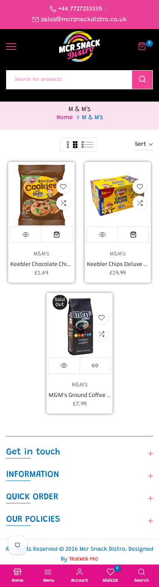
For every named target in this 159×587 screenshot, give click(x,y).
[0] (142, 46)
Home (65, 118)
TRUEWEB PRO (83, 559)
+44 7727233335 (79, 9)
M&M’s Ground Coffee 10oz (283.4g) (95, 394)
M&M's (41, 254)
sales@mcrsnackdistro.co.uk (84, 20)
